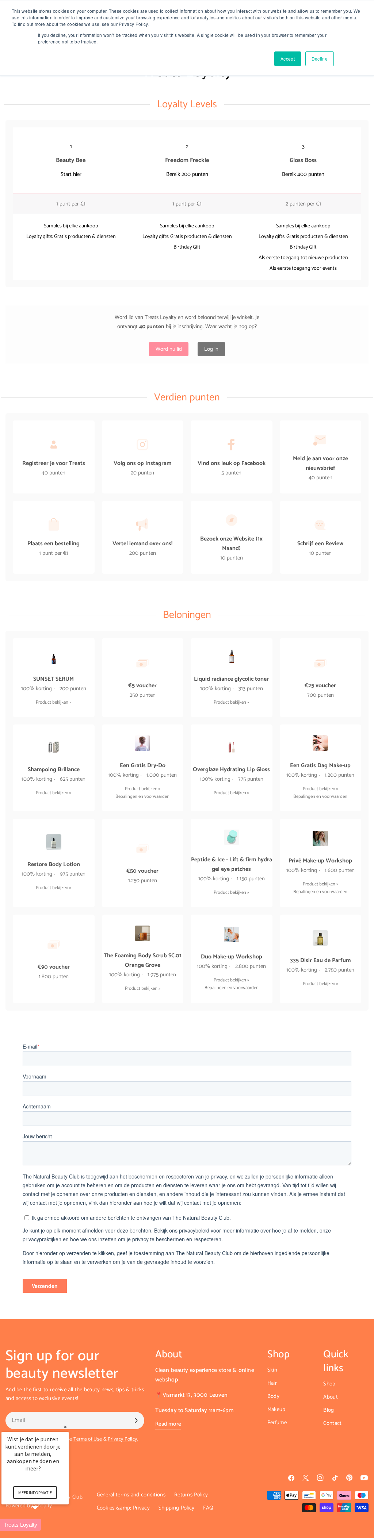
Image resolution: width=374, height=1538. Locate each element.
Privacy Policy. (123, 1439)
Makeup (276, 1409)
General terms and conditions (131, 1494)
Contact (332, 1423)
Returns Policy (191, 1494)
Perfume (277, 1422)
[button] (44, 1525)
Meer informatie (35, 1492)
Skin (272, 1369)
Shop (329, 1383)
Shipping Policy (177, 1507)
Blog (328, 1410)
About (330, 1396)
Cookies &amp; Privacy (123, 1507)
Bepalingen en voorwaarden (142, 796)
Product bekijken (52, 702)
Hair (272, 1383)
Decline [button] (320, 58)
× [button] (65, 1426)
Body (273, 1396)
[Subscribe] (136, 1420)
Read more (168, 1424)
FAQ (208, 1507)
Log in (211, 349)
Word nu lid (169, 349)
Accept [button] (287, 58)
